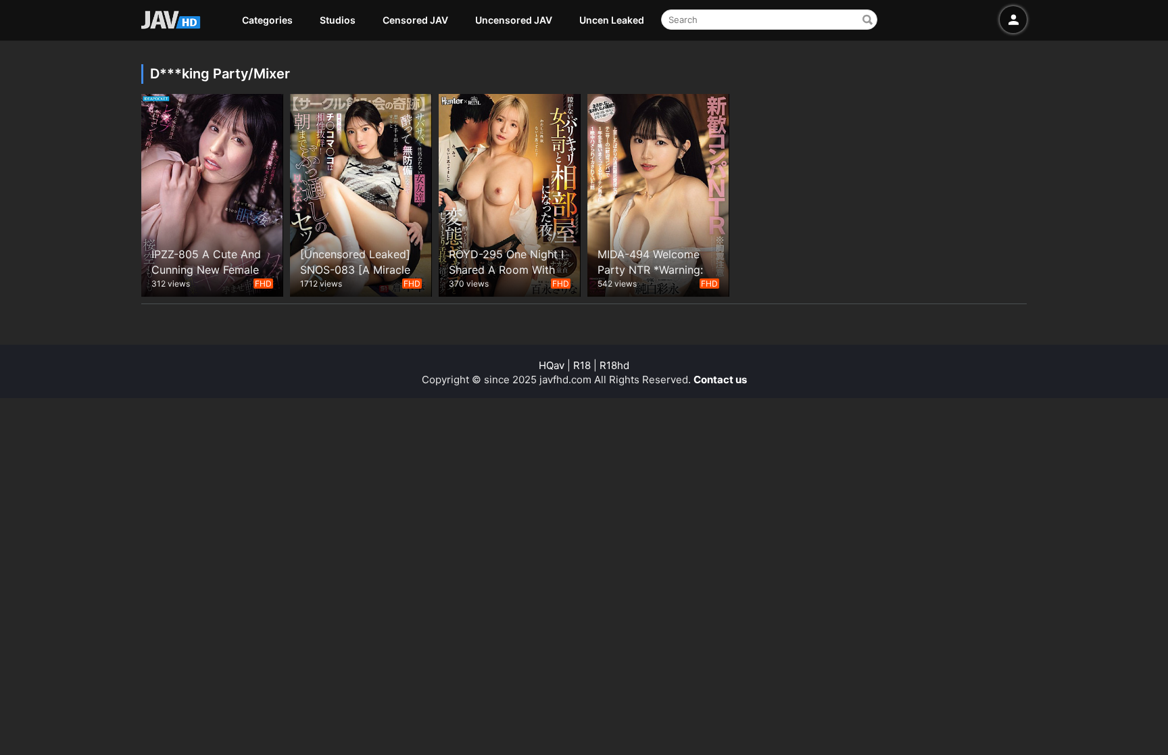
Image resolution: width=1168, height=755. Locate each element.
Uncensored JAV (513, 20)
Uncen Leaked (611, 20)
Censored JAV (415, 20)
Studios (338, 20)
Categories (267, 20)
